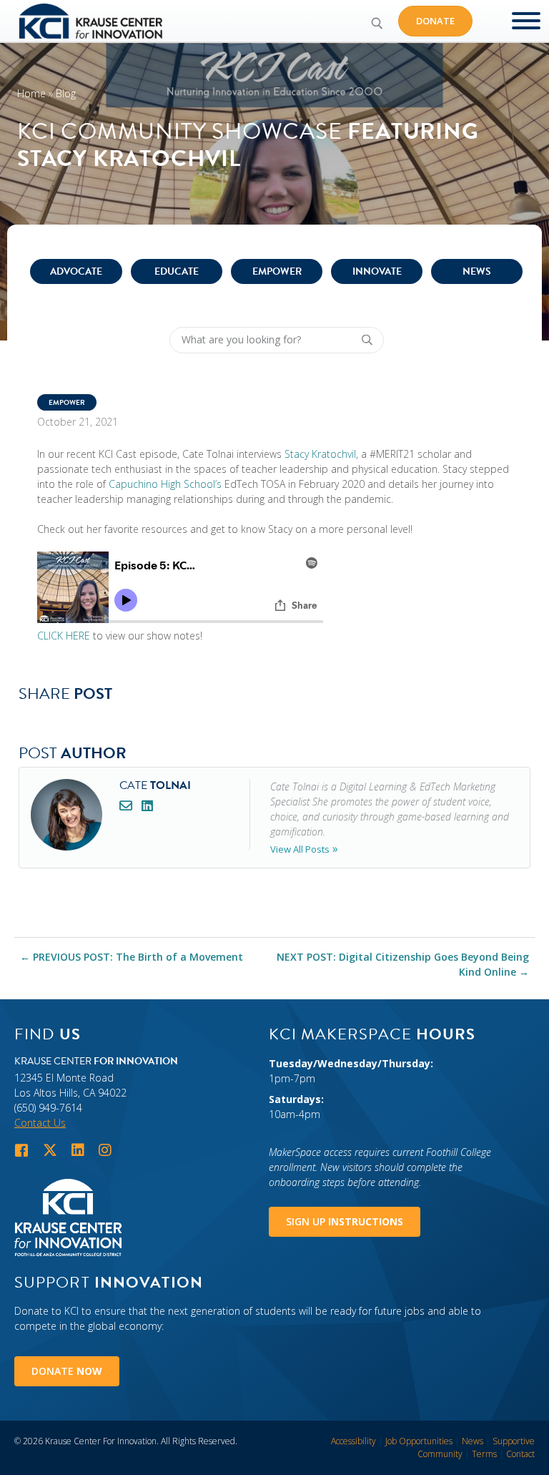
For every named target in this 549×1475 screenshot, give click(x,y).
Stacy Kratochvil (320, 454)
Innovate (377, 271)
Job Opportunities (418, 1441)
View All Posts (300, 849)
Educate (176, 271)
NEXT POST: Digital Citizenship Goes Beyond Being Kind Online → (403, 964)
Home (31, 93)
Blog (66, 93)
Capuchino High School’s (165, 484)
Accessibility (353, 1441)
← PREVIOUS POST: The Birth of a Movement (131, 957)
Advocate (76, 271)
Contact (520, 1454)
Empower (277, 271)
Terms (484, 1454)
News (477, 271)
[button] (376, 23)
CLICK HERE (63, 635)
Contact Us (40, 1122)
